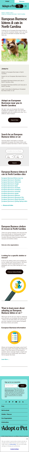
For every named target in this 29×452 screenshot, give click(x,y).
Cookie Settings (14, 449)
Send (22, 385)
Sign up (19, 6)
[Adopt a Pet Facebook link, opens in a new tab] (6, 402)
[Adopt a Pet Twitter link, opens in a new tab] (10, 402)
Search (14, 163)
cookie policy (12, 444)
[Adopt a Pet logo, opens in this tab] (14, 430)
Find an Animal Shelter (14, 272)
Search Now (14, 120)
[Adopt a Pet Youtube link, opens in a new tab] (16, 402)
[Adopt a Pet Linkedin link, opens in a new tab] (23, 402)
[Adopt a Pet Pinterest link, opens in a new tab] (13, 402)
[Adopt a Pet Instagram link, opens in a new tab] (20, 402)
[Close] (27, 439)
